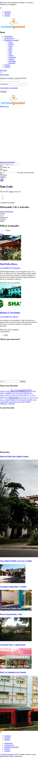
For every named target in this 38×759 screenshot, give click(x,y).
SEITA (31, 397)
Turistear (7, 65)
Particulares (14, 397)
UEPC (6, 402)
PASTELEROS (23, 397)
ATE (17, 393)
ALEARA (7, 391)
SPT (17, 400)
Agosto (10, 55)
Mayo (10, 50)
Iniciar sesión (4, 74)
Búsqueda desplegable (7, 162)
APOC (2, 393)
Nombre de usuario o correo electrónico (13, 78)
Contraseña (3, 84)
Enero (10, 42)
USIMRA (28, 402)
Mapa (2, 106)
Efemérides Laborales (11, 40)
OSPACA (6, 397)
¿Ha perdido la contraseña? (9, 88)
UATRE (2, 402)
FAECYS (8, 395)
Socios (13, 400)
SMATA (8, 400)
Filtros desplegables (6, 211)
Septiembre (12, 57)
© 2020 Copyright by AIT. (9, 754)
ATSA (31, 393)
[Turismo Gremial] (13, 28)
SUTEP (25, 400)
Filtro (2, 234)
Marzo (10, 46)
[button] (1, 73)
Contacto (7, 67)
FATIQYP (20, 395)
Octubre (11, 59)
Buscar (6, 106)
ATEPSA (21, 393)
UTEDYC (3, 404)
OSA (1, 398)
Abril (10, 48)
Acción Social (9, 38)
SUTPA (34, 400)
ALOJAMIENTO (21, 390)
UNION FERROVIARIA (15, 402)
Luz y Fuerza (32, 395)
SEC (28, 397)
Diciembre (11, 63)
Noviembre (12, 61)
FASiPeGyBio (14, 395)
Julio (10, 53)
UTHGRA (11, 404)
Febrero (11, 44)
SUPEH (20, 400)
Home (11, 191)
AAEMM (2, 391)
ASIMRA (8, 393)
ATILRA (26, 393)
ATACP (14, 393)
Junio (10, 51)
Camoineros (3, 395)
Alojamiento (8, 36)
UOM (23, 402)
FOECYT (25, 395)
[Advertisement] (19, 361)
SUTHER (29, 400)
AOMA (34, 391)
